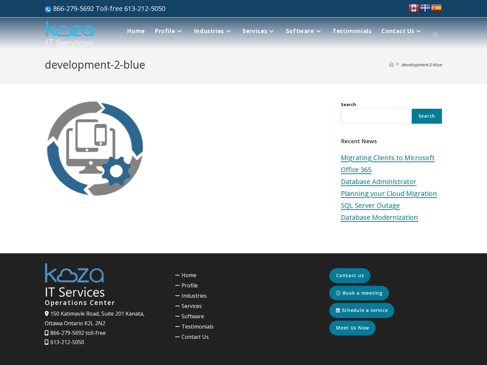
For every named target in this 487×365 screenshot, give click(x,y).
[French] (425, 7)
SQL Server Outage (370, 205)
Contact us (350, 275)
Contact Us (195, 336)
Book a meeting (362, 293)
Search (348, 104)
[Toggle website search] (435, 35)
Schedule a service (364, 310)
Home (189, 275)
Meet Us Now (352, 328)
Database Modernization (379, 217)
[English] (414, 7)
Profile (190, 285)
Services (192, 306)
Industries (194, 295)
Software (193, 316)
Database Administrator (378, 181)
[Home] (391, 65)
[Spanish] (436, 7)
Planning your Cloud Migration (389, 193)
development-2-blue (422, 65)
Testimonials (198, 326)
